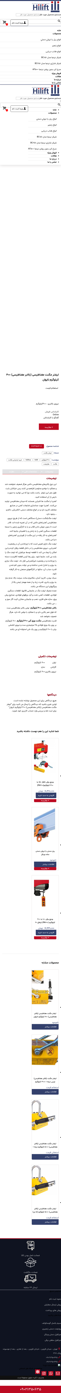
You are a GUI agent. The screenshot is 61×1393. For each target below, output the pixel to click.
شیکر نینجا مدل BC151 (51, 57)
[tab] (49, 471)
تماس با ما (56, 82)
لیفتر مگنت (48, 453)
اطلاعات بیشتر (48, 864)
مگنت (55, 464)
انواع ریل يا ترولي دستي (51, 39)
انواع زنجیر (56, 45)
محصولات (57, 33)
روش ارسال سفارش (52, 1304)
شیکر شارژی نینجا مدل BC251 (48, 63)
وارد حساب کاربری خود (27, 710)
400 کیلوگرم (46, 460)
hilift (36, 460)
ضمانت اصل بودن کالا (30, 1255)
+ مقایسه (49, 427)
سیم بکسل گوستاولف (51, 1323)
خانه (59, 30)
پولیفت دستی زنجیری (51, 1328)
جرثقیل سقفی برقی (53, 1340)
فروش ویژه (56, 73)
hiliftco (28, 460)
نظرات (11, 471)
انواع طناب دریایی (53, 51)
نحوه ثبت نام (55, 1299)
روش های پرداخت (53, 1310)
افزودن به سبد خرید (46, 795)
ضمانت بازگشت (30, 1272)
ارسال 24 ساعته (30, 1287)
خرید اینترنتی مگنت (15, 460)
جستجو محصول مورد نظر (50, 14)
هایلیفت (46, 464)
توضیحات (49, 471)
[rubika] (37, 1374)
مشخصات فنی (30, 471)
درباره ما (57, 79)
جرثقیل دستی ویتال (52, 1334)
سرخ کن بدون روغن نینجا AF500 (46, 69)
